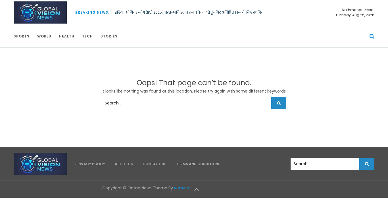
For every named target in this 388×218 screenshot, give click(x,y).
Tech (87, 36)
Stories (109, 36)
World (44, 36)
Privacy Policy (90, 164)
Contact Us (154, 164)
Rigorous (182, 188)
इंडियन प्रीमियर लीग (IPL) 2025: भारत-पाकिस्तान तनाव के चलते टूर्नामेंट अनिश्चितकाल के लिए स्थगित (189, 12)
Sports (22, 36)
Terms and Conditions (198, 164)
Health (66, 36)
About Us (124, 164)
